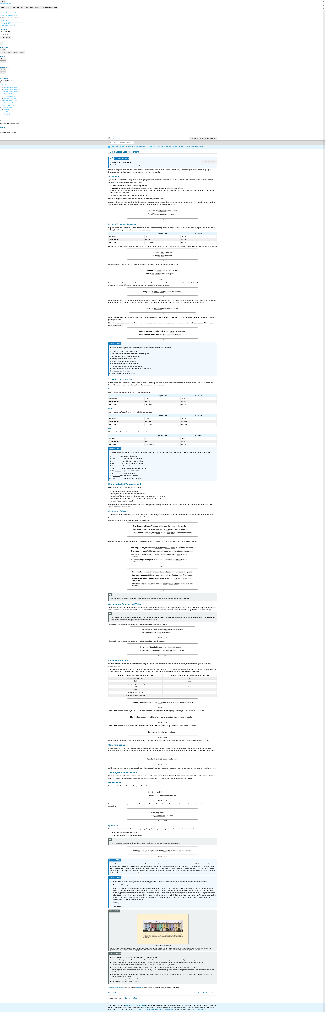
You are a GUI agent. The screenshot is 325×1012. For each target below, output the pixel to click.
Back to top (111, 992)
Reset (3, 49)
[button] (7, 111)
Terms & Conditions (153, 1009)
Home (117, 146)
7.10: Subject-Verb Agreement (116, 987)
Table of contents (209, 162)
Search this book (5, 31)
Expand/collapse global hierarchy (110, 147)
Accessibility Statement (166, 1009)
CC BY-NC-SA (139, 987)
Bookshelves (129, 146)
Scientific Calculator (10, 98)
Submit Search (5, 37)
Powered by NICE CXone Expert (135, 1005)
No (136, 998)
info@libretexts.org (200, 1009)
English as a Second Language (162, 146)
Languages (143, 146)
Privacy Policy (142, 1009)
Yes (129, 998)
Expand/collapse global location (216, 146)
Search (111, 142)
